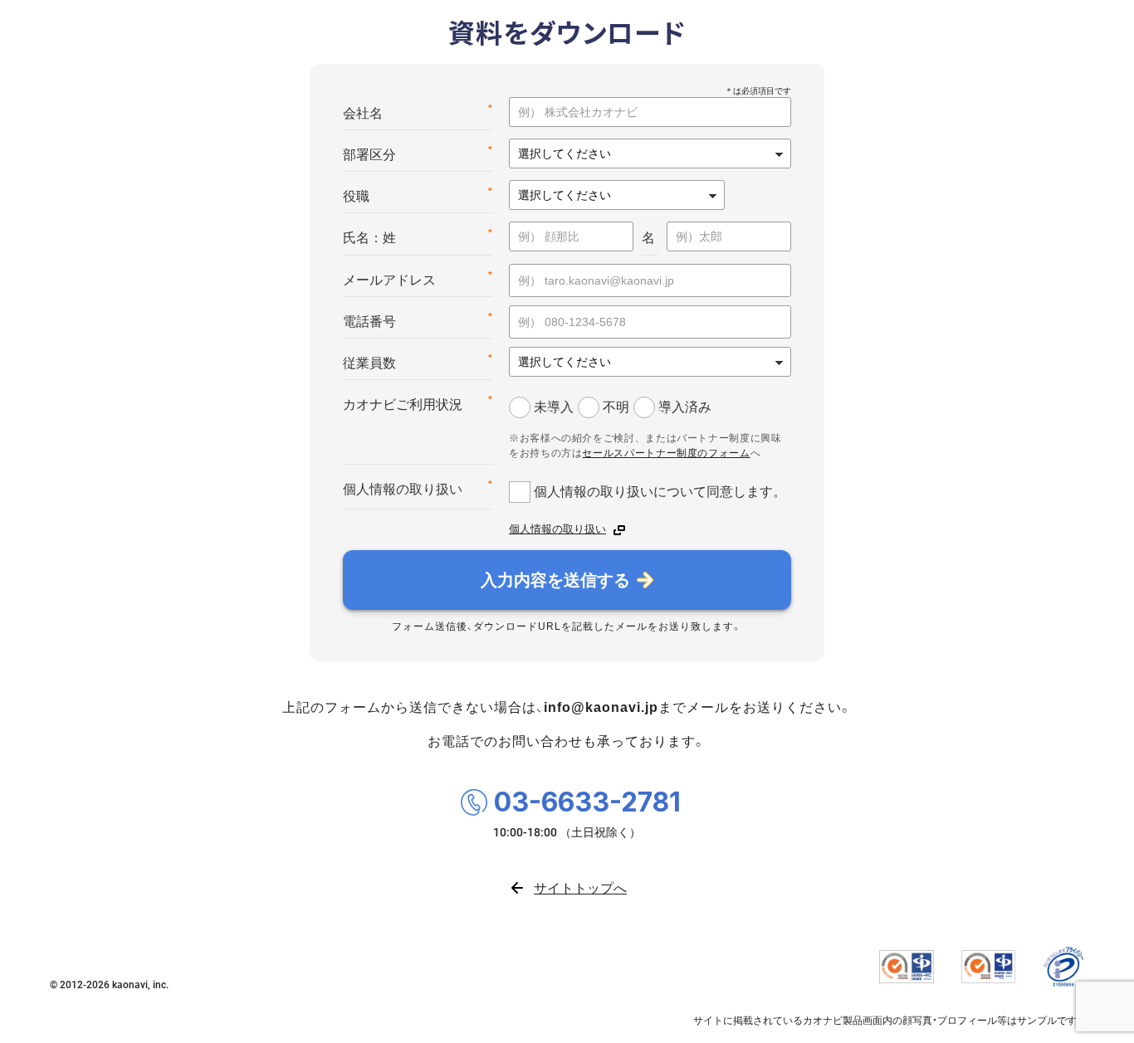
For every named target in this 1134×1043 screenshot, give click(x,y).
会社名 (417, 111)
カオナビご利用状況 (417, 403)
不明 (616, 406)
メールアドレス (417, 278)
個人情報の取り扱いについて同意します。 (660, 491)
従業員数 (417, 361)
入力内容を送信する (555, 580)
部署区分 (417, 153)
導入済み (684, 406)
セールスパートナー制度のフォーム (666, 453)
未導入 (554, 406)
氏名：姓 (417, 236)
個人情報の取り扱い (417, 487)
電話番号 (417, 320)
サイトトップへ (580, 887)
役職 (417, 194)
